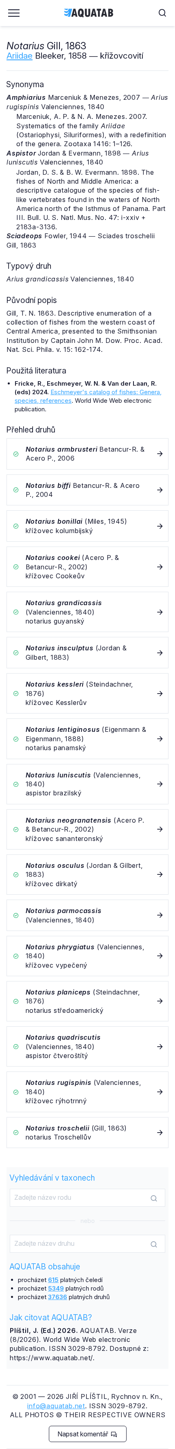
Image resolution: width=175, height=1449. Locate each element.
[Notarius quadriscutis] (87, 1046)
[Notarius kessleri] (87, 693)
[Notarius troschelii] (87, 1132)
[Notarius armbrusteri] (87, 454)
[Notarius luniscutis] (87, 784)
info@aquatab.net (56, 1406)
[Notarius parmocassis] (87, 915)
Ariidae (20, 55)
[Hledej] (154, 1198)
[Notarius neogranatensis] (87, 829)
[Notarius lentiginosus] (87, 738)
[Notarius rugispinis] (87, 1091)
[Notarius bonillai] (87, 526)
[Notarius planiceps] (87, 1001)
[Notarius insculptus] (87, 652)
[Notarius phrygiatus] (87, 956)
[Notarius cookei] (87, 566)
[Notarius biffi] (87, 490)
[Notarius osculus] (87, 874)
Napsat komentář (83, 1434)
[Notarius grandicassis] (87, 612)
